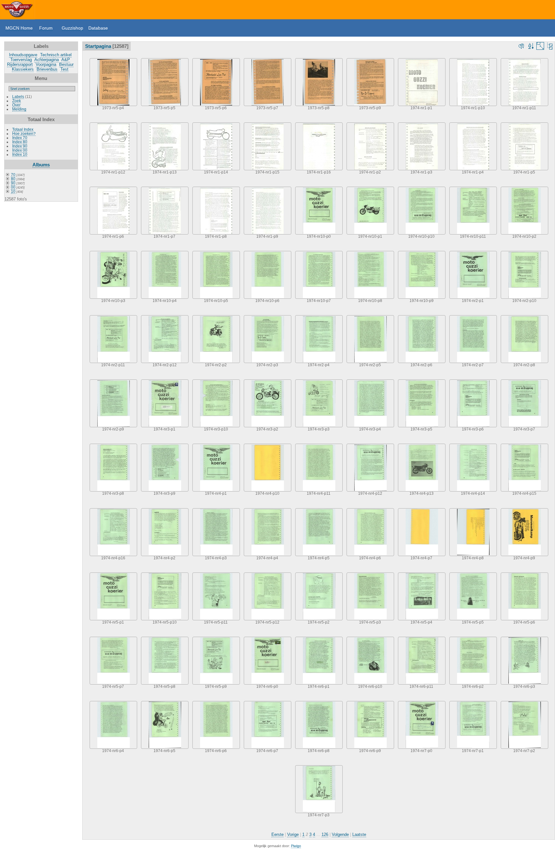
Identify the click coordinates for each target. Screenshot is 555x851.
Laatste (359, 834)
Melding (19, 109)
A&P (65, 59)
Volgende (340, 834)
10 (13, 191)
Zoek (16, 101)
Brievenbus (47, 69)
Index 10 (19, 154)
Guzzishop (72, 28)
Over (16, 105)
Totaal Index (22, 129)
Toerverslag (21, 59)
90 (13, 183)
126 (325, 834)
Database (98, 28)
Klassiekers (23, 69)
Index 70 (19, 138)
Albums (41, 164)
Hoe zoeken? (24, 133)
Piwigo (296, 846)
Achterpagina (46, 59)
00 (13, 187)
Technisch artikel (56, 54)
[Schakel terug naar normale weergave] (550, 46)
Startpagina (98, 46)
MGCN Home (19, 28)
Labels (18, 96)
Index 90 (19, 146)
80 (13, 179)
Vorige (293, 834)
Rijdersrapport (20, 64)
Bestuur (66, 64)
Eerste (277, 834)
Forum (46, 28)
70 (13, 175)
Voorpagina (46, 64)
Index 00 (19, 150)
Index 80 (19, 142)
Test (64, 69)
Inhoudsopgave (23, 54)
